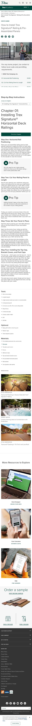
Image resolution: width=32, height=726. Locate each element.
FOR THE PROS (5, 644)
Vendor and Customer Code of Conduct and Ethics (12, 671)
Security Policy (4, 666)
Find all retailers (4, 696)
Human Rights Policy (5, 669)
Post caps (5, 344)
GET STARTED (4, 640)
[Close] (29, 717)
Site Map (3, 688)
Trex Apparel (4, 686)
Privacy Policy (4, 654)
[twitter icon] (9, 37)
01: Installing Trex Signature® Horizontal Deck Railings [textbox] (16, 104)
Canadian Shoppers (5, 679)
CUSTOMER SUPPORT (6, 631)
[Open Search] (20, 3)
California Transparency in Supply (8, 684)
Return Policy (4, 652)
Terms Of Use (4, 681)
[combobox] (16, 104)
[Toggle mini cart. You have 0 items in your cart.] (27, 3)
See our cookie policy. (22, 718)
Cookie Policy (4, 659)
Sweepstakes (4, 661)
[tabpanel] (16, 210)
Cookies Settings (15, 723)
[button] (16, 51)
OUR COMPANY (5, 635)
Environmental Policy (6, 674)
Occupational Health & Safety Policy (9, 676)
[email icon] (13, 37)
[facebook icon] (2, 37)
